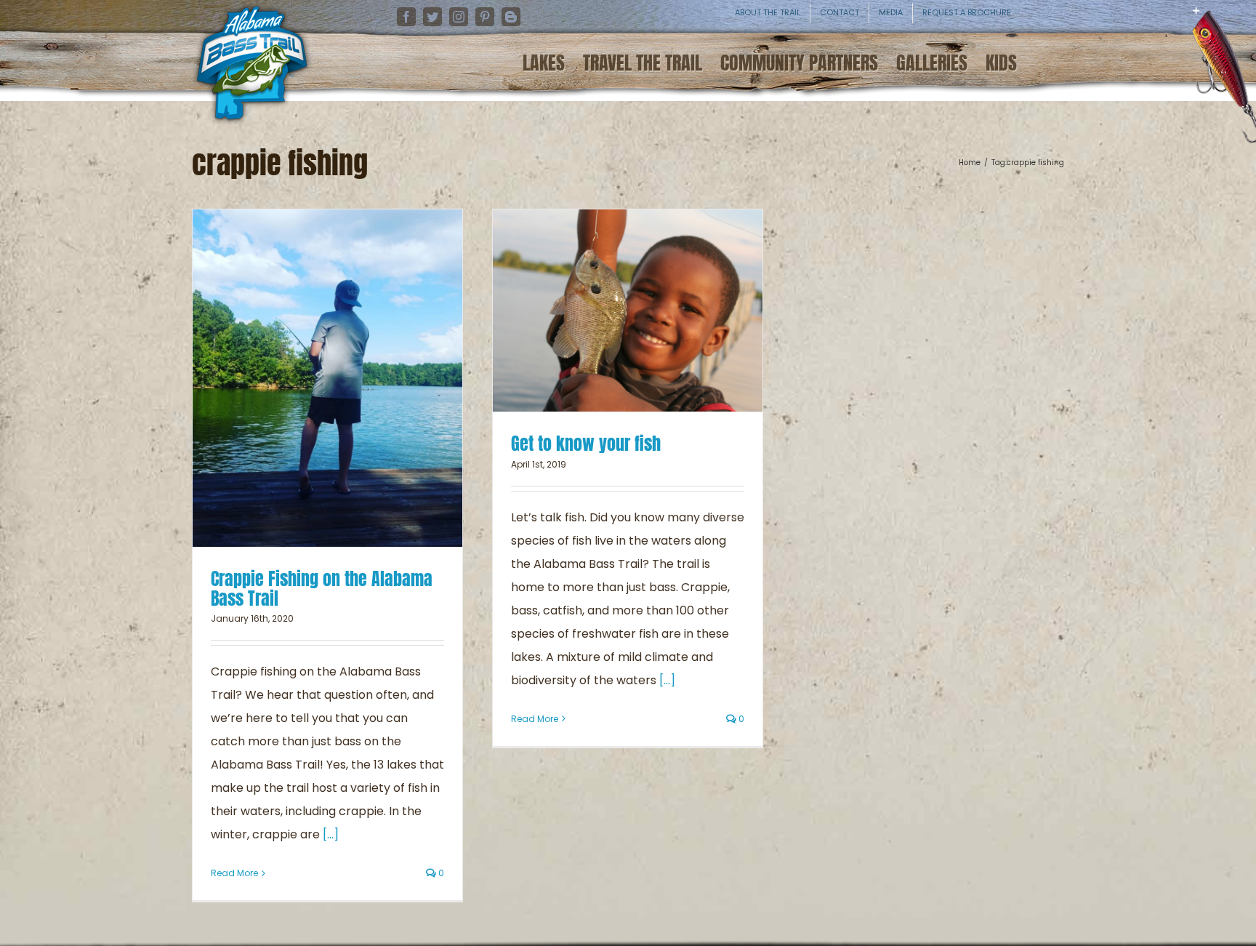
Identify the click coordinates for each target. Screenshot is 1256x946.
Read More (234, 873)
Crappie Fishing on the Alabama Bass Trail (321, 589)
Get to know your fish (586, 443)
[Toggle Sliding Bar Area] (1243, 22)
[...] (331, 834)
